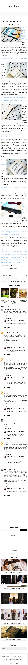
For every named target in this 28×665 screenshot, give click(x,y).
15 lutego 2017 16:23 (14, 392)
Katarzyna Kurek (8, 442)
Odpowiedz (6, 315)
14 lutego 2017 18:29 (15, 309)
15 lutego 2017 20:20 (19, 420)
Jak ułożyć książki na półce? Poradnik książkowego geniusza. (14, 589)
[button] (14, 14)
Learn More (12, 663)
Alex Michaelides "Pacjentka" (14, 639)
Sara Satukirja (11, 320)
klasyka (24, 279)
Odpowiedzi (8, 318)
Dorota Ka (6, 309)
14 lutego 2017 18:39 (14, 332)
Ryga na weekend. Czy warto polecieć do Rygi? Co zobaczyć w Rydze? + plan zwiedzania (14, 622)
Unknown (6, 332)
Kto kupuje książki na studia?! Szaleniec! (14, 606)
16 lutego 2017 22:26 (18, 442)
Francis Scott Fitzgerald (11, 279)
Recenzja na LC (14, 268)
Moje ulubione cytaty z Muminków (14, 572)
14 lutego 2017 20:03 (14, 358)
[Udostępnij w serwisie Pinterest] (26, 276)
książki (3, 281)
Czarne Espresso (8, 420)
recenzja (23, 281)
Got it (17, 663)
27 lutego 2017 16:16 (13, 469)
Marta (5, 469)
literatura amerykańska (13, 281)
